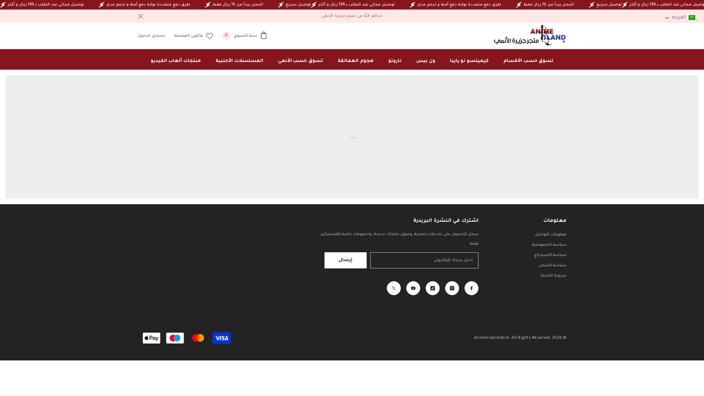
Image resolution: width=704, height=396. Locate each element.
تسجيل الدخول (151, 36)
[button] (680, 17)
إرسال (345, 260)
